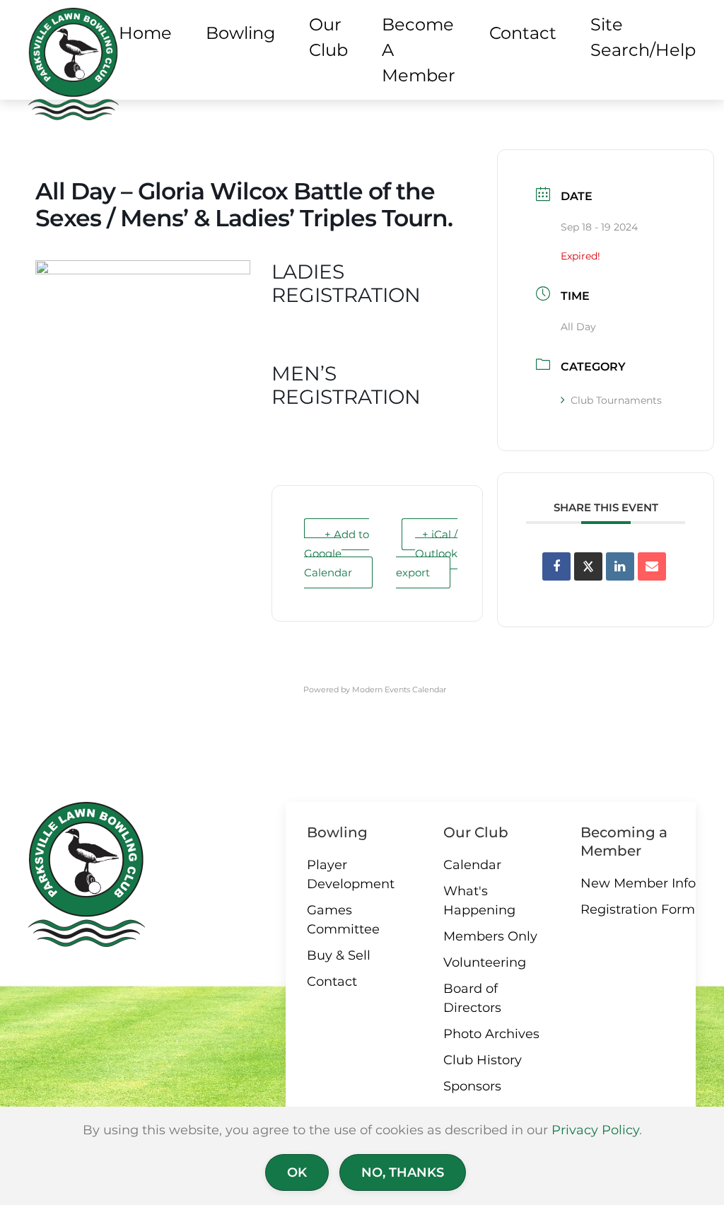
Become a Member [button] (418, 50)
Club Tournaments (616, 400)
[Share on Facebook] (556, 566)
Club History (482, 1060)
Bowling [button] (240, 33)
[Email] (652, 566)
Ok (297, 1172)
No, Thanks (402, 1172)
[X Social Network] (588, 566)
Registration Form (637, 909)
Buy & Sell (338, 955)
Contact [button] (522, 33)
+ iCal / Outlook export (426, 553)
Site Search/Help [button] (643, 37)
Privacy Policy (595, 1130)
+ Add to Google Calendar (336, 553)
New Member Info (638, 883)
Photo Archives (491, 1034)
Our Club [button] (328, 37)
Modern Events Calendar (399, 689)
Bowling (337, 832)
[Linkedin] (620, 566)
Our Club (475, 832)
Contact (332, 981)
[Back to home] (73, 64)
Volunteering (484, 962)
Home (145, 33)
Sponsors (472, 1086)
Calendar (472, 865)
